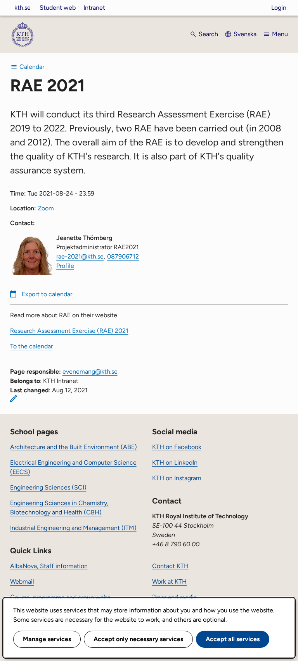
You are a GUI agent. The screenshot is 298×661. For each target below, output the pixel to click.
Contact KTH (170, 566)
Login (278, 7)
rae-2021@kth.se (80, 256)
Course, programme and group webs (60, 597)
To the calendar (31, 346)
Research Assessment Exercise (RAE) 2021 (69, 330)
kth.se (22, 7)
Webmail (22, 581)
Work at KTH (169, 581)
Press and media (174, 597)
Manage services (47, 639)
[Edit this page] (13, 398)
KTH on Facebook (176, 447)
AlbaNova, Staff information (49, 566)
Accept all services (233, 639)
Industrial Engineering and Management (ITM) (73, 528)
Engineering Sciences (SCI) (48, 487)
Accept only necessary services (138, 639)
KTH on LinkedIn (175, 462)
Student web (58, 7)
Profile (65, 265)
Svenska (245, 34)
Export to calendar (47, 294)
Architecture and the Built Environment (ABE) (73, 447)
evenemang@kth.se (90, 371)
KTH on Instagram (176, 478)
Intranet (94, 7)
